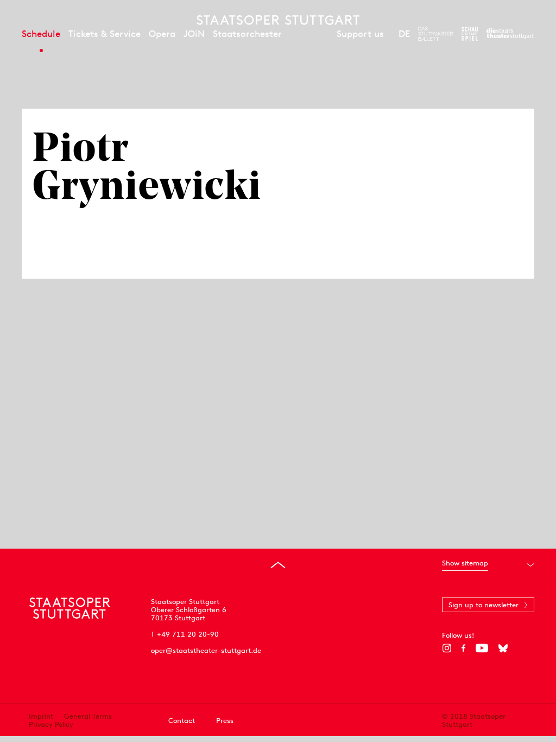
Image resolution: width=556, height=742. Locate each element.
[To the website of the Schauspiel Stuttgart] (470, 33)
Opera (162, 34)
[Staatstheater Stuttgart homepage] (278, 20)
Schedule (41, 34)
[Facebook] (463, 648)
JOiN (194, 34)
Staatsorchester (247, 34)
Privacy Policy (51, 724)
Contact (181, 720)
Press (224, 720)
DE (404, 34)
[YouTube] (482, 648)
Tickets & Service (104, 34)
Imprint (41, 716)
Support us (360, 34)
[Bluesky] (503, 648)
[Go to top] (278, 565)
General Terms (88, 716)
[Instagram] (446, 648)
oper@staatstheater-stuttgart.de (206, 650)
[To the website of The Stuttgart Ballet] (435, 33)
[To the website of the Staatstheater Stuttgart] (510, 33)
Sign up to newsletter (483, 604)
